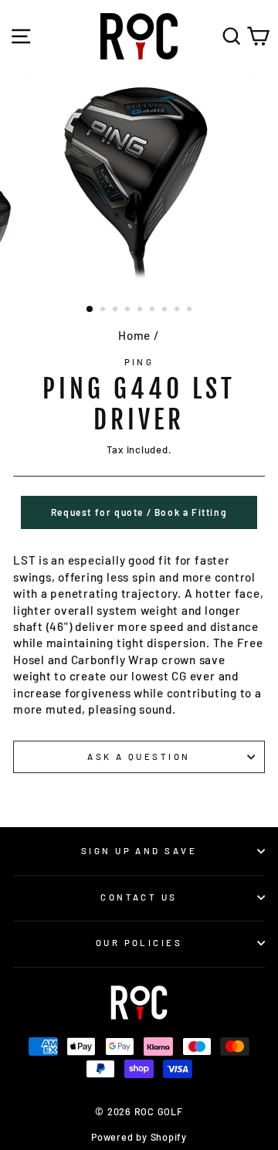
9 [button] (191, 310)
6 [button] (154, 310)
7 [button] (166, 310)
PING (139, 362)
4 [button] (129, 310)
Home (134, 335)
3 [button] (116, 310)
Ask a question (138, 756)
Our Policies (139, 943)
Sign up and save (139, 851)
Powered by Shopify (139, 1137)
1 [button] (90, 310)
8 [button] (178, 310)
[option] (139, 182)
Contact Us (138, 897)
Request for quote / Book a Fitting (139, 512)
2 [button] (104, 310)
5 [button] (141, 310)
